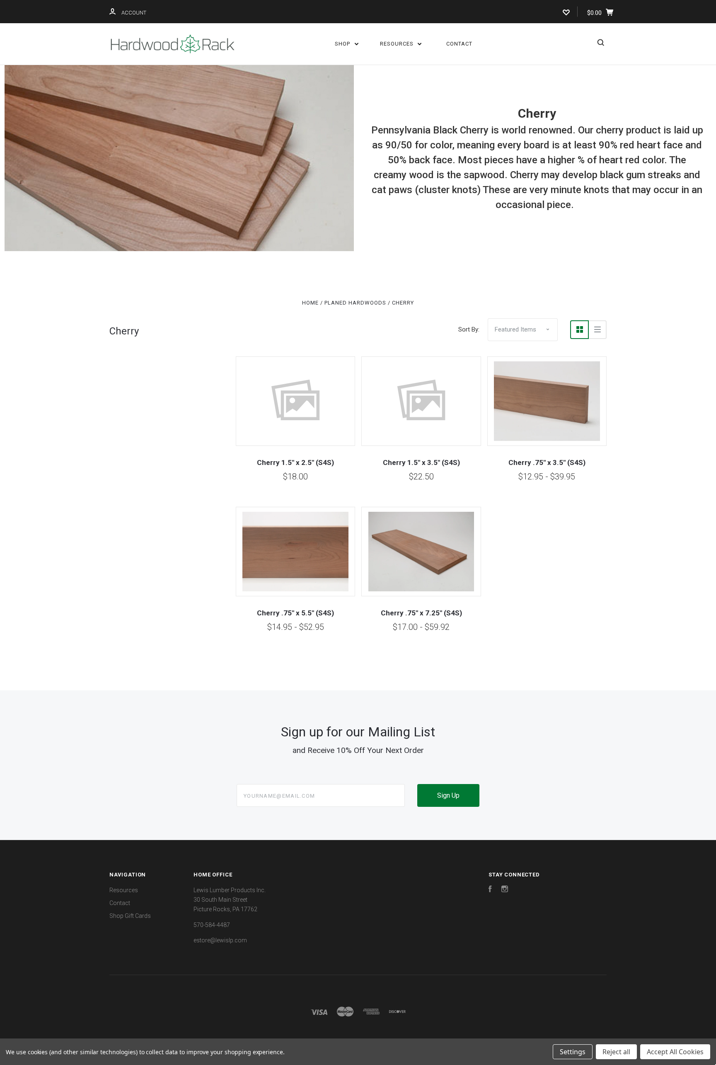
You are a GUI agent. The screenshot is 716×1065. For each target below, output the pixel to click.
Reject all (616, 1051)
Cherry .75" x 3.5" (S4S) (546, 462)
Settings (572, 1051)
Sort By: (468, 329)
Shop (343, 44)
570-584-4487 (212, 925)
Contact (459, 44)
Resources (397, 44)
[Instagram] (504, 890)
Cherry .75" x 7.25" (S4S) (421, 613)
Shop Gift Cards (130, 916)
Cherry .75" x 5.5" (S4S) (295, 613)
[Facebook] (490, 890)
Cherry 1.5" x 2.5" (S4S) (295, 462)
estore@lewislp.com (220, 940)
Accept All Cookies (675, 1051)
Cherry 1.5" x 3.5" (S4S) (421, 462)
